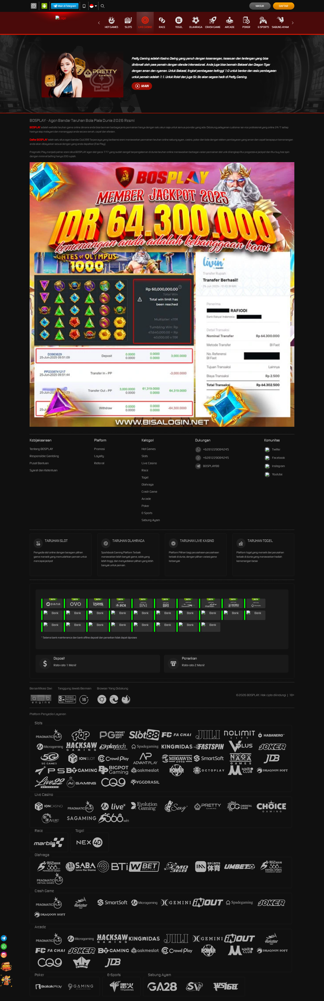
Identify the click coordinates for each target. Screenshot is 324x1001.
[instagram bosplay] (3, 955)
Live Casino (145, 27)
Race (162, 27)
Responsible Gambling (44, 456)
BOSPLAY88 (211, 466)
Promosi (99, 449)
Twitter (276, 449)
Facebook (278, 458)
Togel (179, 27)
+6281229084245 (216, 449)
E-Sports (263, 27)
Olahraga (195, 27)
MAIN (144, 86)
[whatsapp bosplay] (3, 946)
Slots (128, 27)
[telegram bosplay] (3, 938)
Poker (246, 27)
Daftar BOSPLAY (38, 139)
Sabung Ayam (280, 27)
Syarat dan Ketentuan (43, 470)
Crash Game (212, 27)
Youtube (277, 474)
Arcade (229, 27)
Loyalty (99, 456)
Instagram (278, 466)
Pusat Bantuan (39, 463)
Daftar (283, 6)
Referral (99, 463)
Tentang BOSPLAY (41, 449)
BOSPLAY (35, 127)
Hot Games (111, 27)
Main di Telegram (67, 6)
